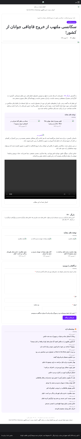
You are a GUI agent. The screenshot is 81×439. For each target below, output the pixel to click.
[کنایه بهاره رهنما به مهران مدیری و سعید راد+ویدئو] (41, 244)
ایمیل (74, 305)
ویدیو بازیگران (68, 18)
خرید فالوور (44, 10)
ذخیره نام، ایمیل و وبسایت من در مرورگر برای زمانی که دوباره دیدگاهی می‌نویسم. (53, 313)
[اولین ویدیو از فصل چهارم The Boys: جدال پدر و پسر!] (68, 123)
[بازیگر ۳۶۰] (40, 2)
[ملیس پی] (40, 135)
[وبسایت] (73, 223)
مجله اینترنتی (61, 420)
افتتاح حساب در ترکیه (47, 420)
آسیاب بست (51, 10)
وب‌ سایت (36, 305)
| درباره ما (4, 435)
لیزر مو (55, 420)
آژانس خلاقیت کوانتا (25, 435)
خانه (74, 18)
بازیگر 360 (67, 96)
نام (75, 296)
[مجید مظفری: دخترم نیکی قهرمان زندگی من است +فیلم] (16, 244)
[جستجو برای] (2, 3)
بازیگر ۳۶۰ (72, 38)
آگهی (39, 420)
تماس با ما (10, 435)
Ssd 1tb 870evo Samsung (33, 10)
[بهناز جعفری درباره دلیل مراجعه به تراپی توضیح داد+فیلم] (65, 244)
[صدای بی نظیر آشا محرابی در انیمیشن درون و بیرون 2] (34, 123)
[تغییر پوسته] (6, 3)
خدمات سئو (69, 420)
